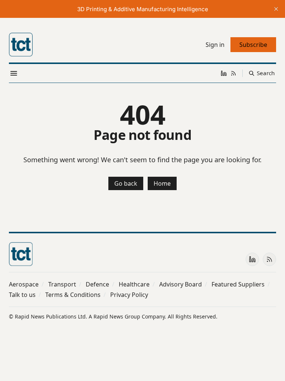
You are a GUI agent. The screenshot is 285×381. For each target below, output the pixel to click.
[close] (276, 9)
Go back (125, 183)
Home (162, 183)
